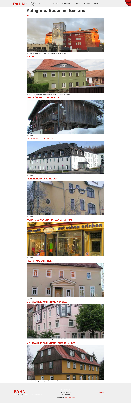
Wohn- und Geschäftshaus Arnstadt (49, 220)
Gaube (30, 56)
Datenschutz (100, 394)
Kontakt (96, 3)
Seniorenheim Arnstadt (41, 138)
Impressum (101, 392)
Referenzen (87, 3)
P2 (28, 15)
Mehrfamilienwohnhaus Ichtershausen (51, 343)
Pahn (19, 4)
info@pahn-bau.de (70, 397)
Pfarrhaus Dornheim (40, 261)
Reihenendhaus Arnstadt (42, 178)
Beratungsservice (66, 3)
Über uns (77, 3)
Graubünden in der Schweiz (44, 97)
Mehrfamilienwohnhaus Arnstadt (48, 302)
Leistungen (55, 3)
